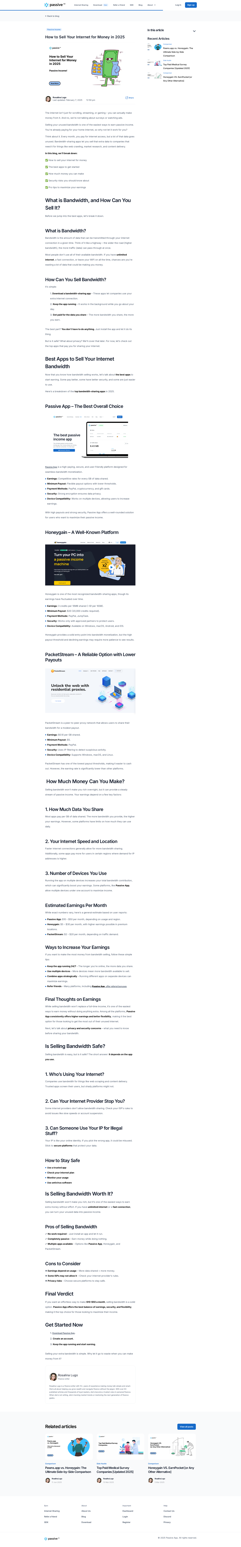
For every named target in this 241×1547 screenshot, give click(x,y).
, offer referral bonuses (109, 986)
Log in (178, 5)
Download (100, 5)
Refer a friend (119, 5)
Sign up (191, 5)
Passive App (51, 467)
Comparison (167, 44)
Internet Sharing (81, 5)
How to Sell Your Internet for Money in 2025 (85, 37)
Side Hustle (167, 60)
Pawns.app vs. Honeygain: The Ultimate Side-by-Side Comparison (178, 52)
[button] (129, 98)
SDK (132, 5)
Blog (140, 5)
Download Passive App (63, 1333)
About (150, 5)
